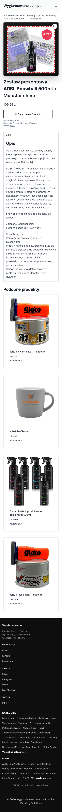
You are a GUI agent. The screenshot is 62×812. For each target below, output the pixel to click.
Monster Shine (43, 764)
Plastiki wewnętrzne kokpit (15, 742)
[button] (54, 26)
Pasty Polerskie (33, 747)
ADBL (12, 126)
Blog (4, 703)
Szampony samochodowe (32, 737)
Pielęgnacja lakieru (11, 728)
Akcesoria (22, 723)
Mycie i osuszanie (47, 718)
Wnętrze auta (9, 723)
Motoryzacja (8, 718)
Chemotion (38, 773)
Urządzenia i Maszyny (13, 747)
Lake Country (9, 778)
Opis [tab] (8, 134)
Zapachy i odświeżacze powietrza (19, 732)
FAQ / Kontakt (9, 690)
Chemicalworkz (10, 773)
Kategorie (7, 679)
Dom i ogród (37, 742)
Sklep (5, 674)
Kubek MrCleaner (19, 431)
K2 (19, 778)
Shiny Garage (42, 768)
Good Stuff (25, 773)
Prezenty (16, 123)
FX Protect (51, 773)
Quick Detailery (50, 747)
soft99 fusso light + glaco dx (26, 594)
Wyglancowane (12, 625)
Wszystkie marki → (41, 778)
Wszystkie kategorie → (14, 752)
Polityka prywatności (23, 785)
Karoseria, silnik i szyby (34, 728)
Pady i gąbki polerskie (40, 723)
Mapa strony (8, 661)
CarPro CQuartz (18, 764)
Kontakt (6, 656)
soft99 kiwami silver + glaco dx (27, 351)
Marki (5, 684)
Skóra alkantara (9, 737)
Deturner (28, 768)
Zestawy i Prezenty (29, 123)
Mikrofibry (52, 737)
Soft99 (26, 778)
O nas (5, 650)
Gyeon (31, 764)
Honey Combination (12, 768)
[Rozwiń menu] (56, 5)
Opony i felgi (44, 732)
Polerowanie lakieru (26, 718)
